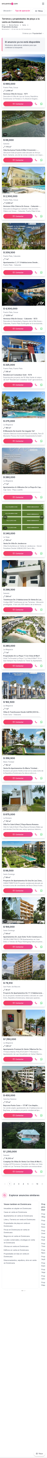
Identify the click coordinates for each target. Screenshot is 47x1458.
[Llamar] (36, 104)
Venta (24, 25)
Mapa (41, 1454)
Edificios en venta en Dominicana (16, 1250)
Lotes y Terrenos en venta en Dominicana (19, 1219)
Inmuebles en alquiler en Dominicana (17, 1208)
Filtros (40, 11)
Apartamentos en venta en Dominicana (18, 1216)
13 (37, 1184)
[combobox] (33, 33)
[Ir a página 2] (23, 1290)
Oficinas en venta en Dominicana (16, 1246)
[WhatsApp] (41, 104)
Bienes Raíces (14, 25)
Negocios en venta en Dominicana (17, 1236)
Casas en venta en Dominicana (15, 1212)
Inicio (3, 25)
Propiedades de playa (10, 27)
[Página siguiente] (42, 1184)
